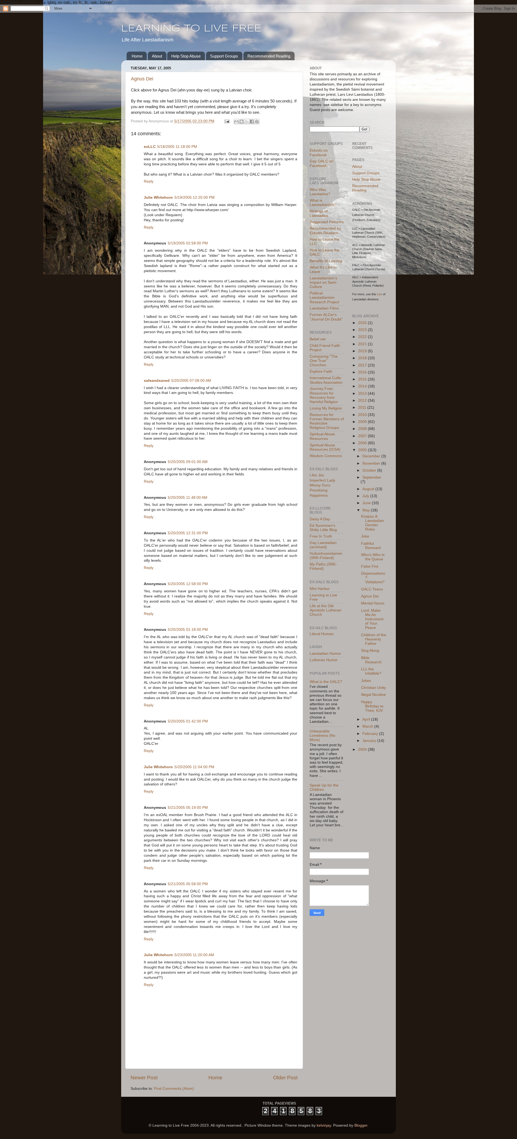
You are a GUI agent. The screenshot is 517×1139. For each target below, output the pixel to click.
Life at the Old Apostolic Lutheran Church (325, 610)
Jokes (366, 681)
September (371, 477)
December (371, 456)
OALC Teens (372, 589)
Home (137, 56)
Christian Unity (373, 688)
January (369, 741)
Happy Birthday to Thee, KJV (372, 706)
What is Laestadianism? (323, 202)
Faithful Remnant (371, 546)
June (367, 503)
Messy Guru (320, 485)
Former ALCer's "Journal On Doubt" (326, 317)
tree (379, 294)
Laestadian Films (324, 308)
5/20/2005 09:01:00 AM (188, 462)
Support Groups (224, 56)
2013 (363, 393)
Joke (365, 536)
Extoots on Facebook (319, 152)
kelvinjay (324, 1125)
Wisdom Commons (326, 456)
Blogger (360, 1125)
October (369, 470)
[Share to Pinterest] (257, 121)
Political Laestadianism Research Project (324, 297)
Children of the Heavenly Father (373, 639)
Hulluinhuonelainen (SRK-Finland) (326, 555)
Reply (148, 181)
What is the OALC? (326, 682)
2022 (363, 337)
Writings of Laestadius (319, 213)
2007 (363, 436)
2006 (363, 443)
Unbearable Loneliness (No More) (322, 735)
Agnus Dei (142, 78)
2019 (363, 351)
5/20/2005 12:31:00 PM (188, 533)
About (157, 56)
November (371, 463)
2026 (363, 323)
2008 (363, 429)
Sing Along (370, 651)
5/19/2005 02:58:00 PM (188, 243)
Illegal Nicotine (373, 695)
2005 (363, 450)
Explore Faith (321, 371)
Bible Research (371, 660)
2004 (363, 750)
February (370, 734)
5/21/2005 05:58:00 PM (188, 884)
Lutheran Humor (324, 660)
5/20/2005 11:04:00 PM (194, 767)
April (366, 719)
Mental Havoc (373, 603)
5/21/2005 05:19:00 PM (188, 808)
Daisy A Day (320, 519)
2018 (363, 358)
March (368, 726)
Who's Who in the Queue (373, 557)
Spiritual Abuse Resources (322, 436)
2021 (363, 344)
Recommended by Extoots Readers (325, 230)
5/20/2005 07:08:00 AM (191, 381)
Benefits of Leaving (326, 261)
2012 (363, 400)
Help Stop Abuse (186, 56)
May (366, 510)
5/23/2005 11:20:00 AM (194, 955)
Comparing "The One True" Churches (324, 360)
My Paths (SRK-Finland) (323, 566)
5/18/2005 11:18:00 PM (177, 147)
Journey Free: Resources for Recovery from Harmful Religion (324, 395)
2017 (363, 365)
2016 (363, 372)
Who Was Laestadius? (320, 192)
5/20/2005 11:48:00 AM (187, 498)
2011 (362, 407)
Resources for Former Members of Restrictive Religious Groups (327, 421)
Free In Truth (321, 536)
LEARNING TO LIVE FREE (191, 28)
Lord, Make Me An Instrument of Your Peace (372, 619)
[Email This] (236, 121)
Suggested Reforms (327, 222)
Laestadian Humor (325, 654)
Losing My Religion (326, 408)
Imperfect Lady (322, 480)
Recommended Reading (268, 56)
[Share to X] (246, 121)
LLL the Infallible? (371, 671)
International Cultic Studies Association (326, 380)
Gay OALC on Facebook (321, 163)
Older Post (285, 1077)
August (368, 489)
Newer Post (144, 1077)
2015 (363, 379)
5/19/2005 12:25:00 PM (194, 197)
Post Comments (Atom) (174, 1089)
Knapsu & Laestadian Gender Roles (372, 523)
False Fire (369, 566)
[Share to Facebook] (251, 121)
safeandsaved (157, 381)
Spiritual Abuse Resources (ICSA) (325, 447)
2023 (363, 330)
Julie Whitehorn (158, 197)
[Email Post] (226, 121)
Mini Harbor (320, 589)
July (366, 496)
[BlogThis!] (241, 121)
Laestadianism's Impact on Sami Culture (323, 282)
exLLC (150, 147)
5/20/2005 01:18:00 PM (188, 630)
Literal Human (322, 634)
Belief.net (318, 339)
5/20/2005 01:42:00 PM (188, 721)
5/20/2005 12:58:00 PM (188, 584)
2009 (363, 422)
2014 (363, 386)
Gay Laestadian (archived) (323, 545)
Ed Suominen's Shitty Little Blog (323, 528)
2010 (363, 415)
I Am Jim (317, 475)
